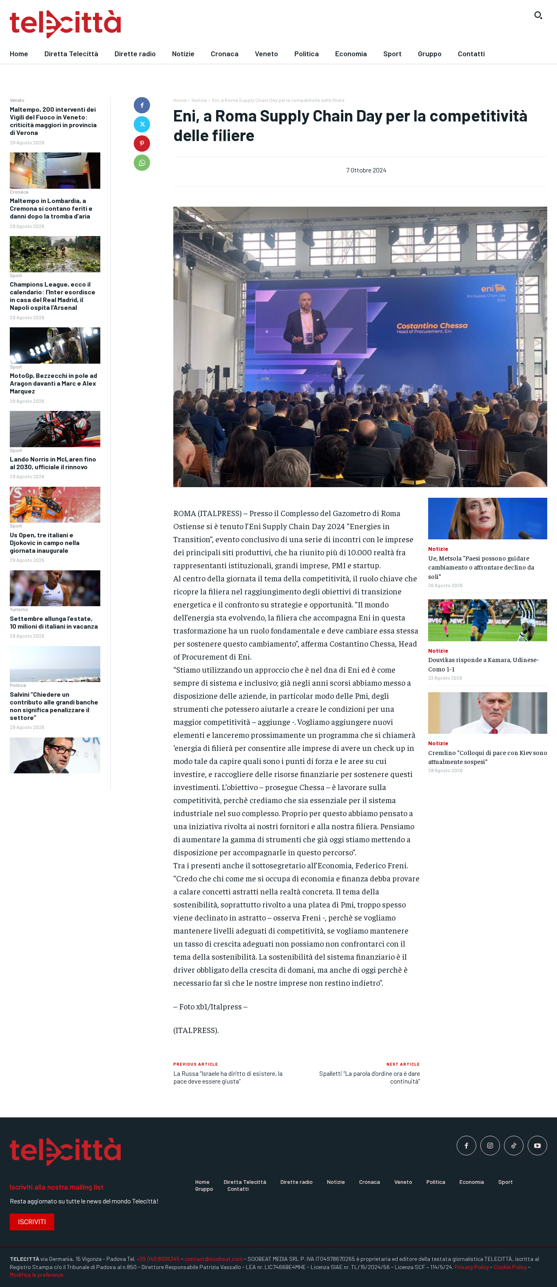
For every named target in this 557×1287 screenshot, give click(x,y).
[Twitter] (142, 124)
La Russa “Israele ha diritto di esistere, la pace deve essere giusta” (228, 1077)
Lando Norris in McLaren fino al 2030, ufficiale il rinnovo (53, 462)
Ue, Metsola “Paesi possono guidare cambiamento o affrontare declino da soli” (481, 567)
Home (179, 100)
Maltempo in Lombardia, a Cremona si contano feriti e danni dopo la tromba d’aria (51, 208)
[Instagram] (490, 1145)
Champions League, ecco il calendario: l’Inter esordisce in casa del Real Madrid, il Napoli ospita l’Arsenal (52, 295)
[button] (538, 15)
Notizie (199, 100)
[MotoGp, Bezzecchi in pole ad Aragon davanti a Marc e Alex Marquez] (55, 429)
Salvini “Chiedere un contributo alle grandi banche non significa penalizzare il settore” (54, 706)
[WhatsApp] (142, 163)
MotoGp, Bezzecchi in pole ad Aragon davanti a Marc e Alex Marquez (53, 383)
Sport (16, 275)
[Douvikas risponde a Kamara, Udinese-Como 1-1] (487, 620)
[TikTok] (514, 1145)
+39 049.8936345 (158, 1258)
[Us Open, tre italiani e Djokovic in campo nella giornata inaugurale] (55, 588)
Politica (18, 685)
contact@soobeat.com (214, 1258)
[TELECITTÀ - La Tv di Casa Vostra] (209, 24)
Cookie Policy (510, 1266)
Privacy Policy (472, 1266)
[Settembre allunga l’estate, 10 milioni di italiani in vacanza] (55, 664)
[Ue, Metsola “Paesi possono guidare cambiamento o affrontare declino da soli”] (487, 518)
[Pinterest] (142, 143)
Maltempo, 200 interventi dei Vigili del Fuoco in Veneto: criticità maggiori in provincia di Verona (53, 121)
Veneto (17, 100)
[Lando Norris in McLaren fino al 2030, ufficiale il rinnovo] (55, 505)
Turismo (19, 609)
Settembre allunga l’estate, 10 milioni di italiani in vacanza (54, 622)
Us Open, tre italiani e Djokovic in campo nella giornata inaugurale (45, 542)
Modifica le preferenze (36, 1274)
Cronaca (19, 191)
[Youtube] (537, 1145)
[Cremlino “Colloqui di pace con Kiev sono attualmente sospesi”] (487, 713)
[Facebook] (142, 105)
